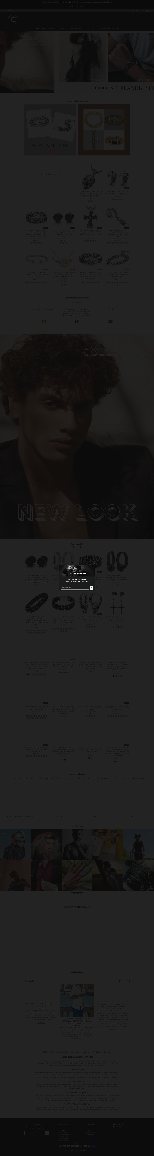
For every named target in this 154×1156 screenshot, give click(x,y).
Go (91, 587)
